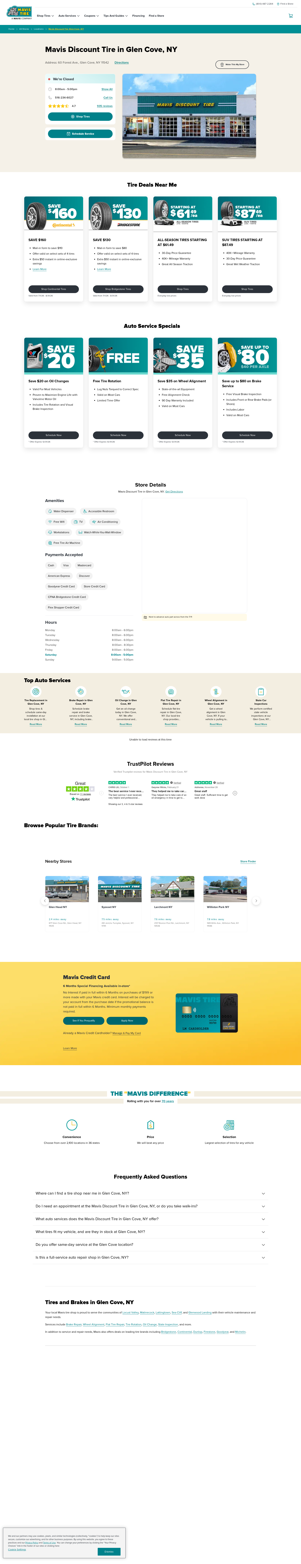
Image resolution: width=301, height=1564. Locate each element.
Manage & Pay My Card (126, 1033)
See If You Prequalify (84, 1020)
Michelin (240, 1332)
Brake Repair (74, 1324)
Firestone (209, 1332)
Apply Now (127, 1020)
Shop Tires (183, 289)
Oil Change (150, 1324)
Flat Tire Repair (115, 1324)
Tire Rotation (133, 1324)
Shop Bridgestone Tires (118, 289)
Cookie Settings (17, 1549)
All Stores (24, 29)
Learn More (40, 269)
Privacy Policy (31, 1542)
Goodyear (222, 1332)
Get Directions (174, 491)
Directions (122, 62)
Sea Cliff (177, 1312)
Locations (39, 29)
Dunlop (197, 1332)
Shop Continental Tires (53, 289)
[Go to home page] (19, 12)
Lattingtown (163, 1312)
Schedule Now (54, 435)
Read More (36, 724)
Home (11, 29)
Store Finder (248, 861)
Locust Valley (130, 1312)
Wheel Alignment (93, 1324)
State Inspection (168, 1324)
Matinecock (147, 1312)
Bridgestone (168, 1332)
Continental (184, 1332)
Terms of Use (49, 1542)
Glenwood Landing (200, 1312)
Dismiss (109, 1551)
